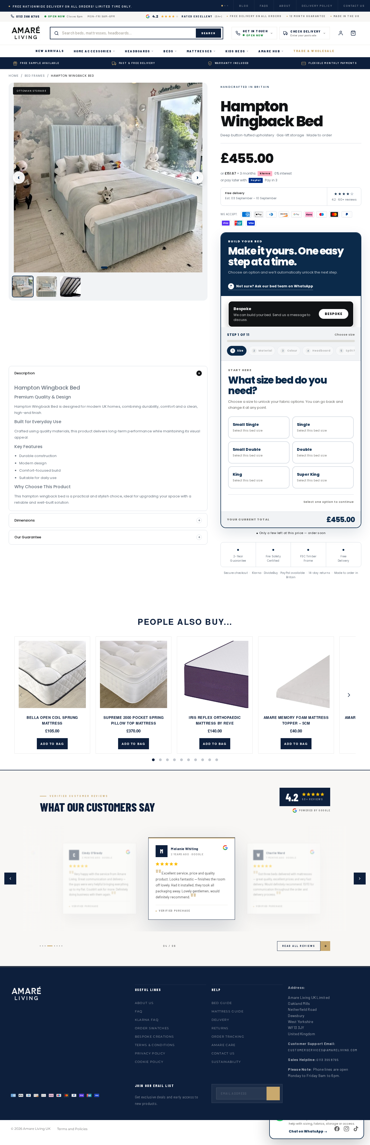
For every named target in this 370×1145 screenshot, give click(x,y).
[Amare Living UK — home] (26, 33)
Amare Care (224, 1045)
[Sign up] (273, 1093)
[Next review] (360, 879)
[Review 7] (59, 945)
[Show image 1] (104, 267)
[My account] (341, 33)
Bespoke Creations (154, 1036)
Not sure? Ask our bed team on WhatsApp (274, 286)
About (285, 5)
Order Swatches (152, 1028)
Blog (244, 5)
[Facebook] (337, 1128)
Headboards (137, 51)
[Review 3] (45, 945)
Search (208, 33)
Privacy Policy (150, 1053)
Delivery (220, 1020)
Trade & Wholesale (314, 51)
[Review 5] (54, 945)
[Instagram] (346, 1128)
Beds (168, 51)
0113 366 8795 (28, 16)
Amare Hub (269, 51)
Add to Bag (52, 744)
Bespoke (333, 313)
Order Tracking (228, 1036)
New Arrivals (49, 51)
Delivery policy (317, 5)
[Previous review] (10, 879)
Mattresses (199, 51)
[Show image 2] (110, 267)
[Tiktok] (356, 1128)
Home (14, 75)
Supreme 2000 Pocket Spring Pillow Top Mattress (133, 720)
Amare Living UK (37, 1129)
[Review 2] (42, 945)
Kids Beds (235, 51)
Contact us (354, 5)
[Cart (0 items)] (353, 33)
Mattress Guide (228, 1011)
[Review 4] (50, 945)
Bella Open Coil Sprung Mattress (52, 720)
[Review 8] (61, 945)
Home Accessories (93, 51)
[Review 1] (40, 945)
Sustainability (226, 1062)
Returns (220, 1028)
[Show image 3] (114, 267)
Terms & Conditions (155, 1045)
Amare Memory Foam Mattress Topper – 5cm (296, 720)
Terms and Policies (72, 1129)
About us (144, 1003)
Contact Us (223, 1053)
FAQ (138, 1011)
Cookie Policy (149, 1062)
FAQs (264, 5)
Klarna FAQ (146, 1020)
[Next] (347, 695)
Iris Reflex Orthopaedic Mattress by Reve (215, 720)
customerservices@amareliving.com (322, 1050)
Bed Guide (222, 1003)
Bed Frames (35, 75)
